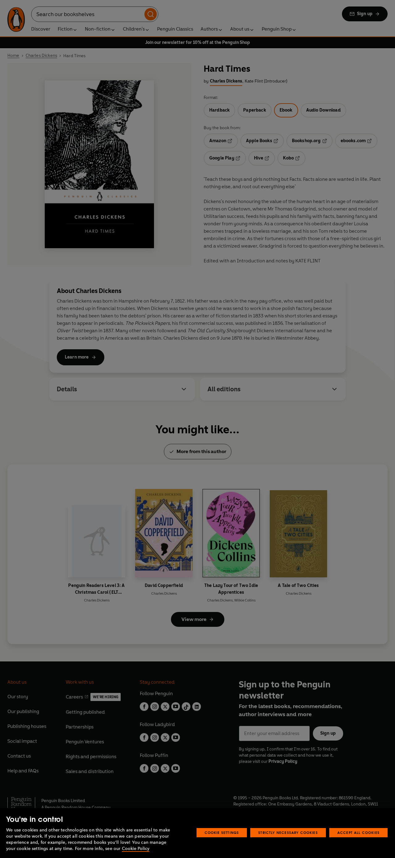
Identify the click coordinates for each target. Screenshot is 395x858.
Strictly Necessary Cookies (288, 832)
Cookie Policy (135, 848)
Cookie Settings (222, 832)
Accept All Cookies (358, 832)
